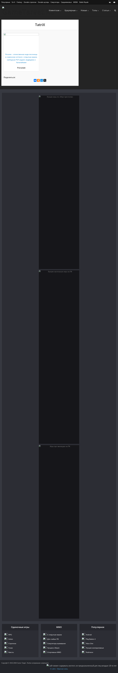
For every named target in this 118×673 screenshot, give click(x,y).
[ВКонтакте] (35, 80)
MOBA (75, 2)
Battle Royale (83, 2)
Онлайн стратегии (30, 2)
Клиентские (54, 10)
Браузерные (70, 10)
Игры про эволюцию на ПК (59, 456)
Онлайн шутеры (43, 2)
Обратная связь (62, 669)
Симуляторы (55, 2)
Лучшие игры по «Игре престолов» (59, 106)
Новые (84, 10)
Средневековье (66, 2)
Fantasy (19, 2)
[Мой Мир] (41, 80)
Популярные (5, 2)
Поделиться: (9, 77)
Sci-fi (13, 2)
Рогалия (21, 67)
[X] (44, 80)
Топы (94, 10)
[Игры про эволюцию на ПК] (59, 532)
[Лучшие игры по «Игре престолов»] (59, 182)
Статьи (105, 10)
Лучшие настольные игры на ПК (59, 281)
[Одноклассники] (38, 80)
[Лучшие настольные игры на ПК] (59, 357)
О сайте (53, 669)
